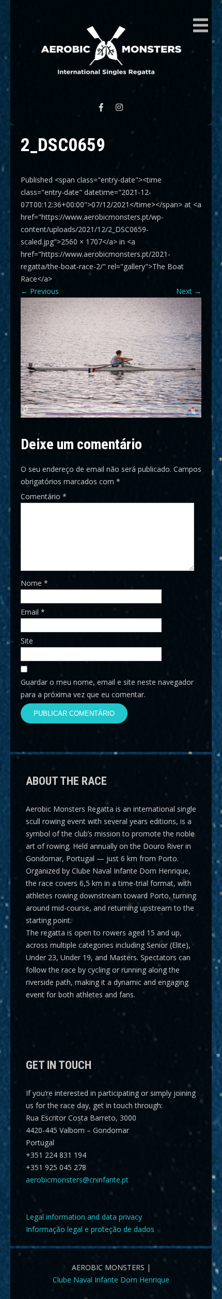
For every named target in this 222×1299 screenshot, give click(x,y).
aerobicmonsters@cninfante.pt (77, 1180)
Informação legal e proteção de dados (90, 1229)
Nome (34, 583)
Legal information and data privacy (84, 1217)
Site (27, 641)
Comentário (44, 496)
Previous (40, 291)
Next (188, 291)
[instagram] (119, 107)
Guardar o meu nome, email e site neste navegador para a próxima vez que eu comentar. (107, 688)
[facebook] (101, 107)
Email (33, 612)
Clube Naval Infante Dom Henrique (111, 1280)
